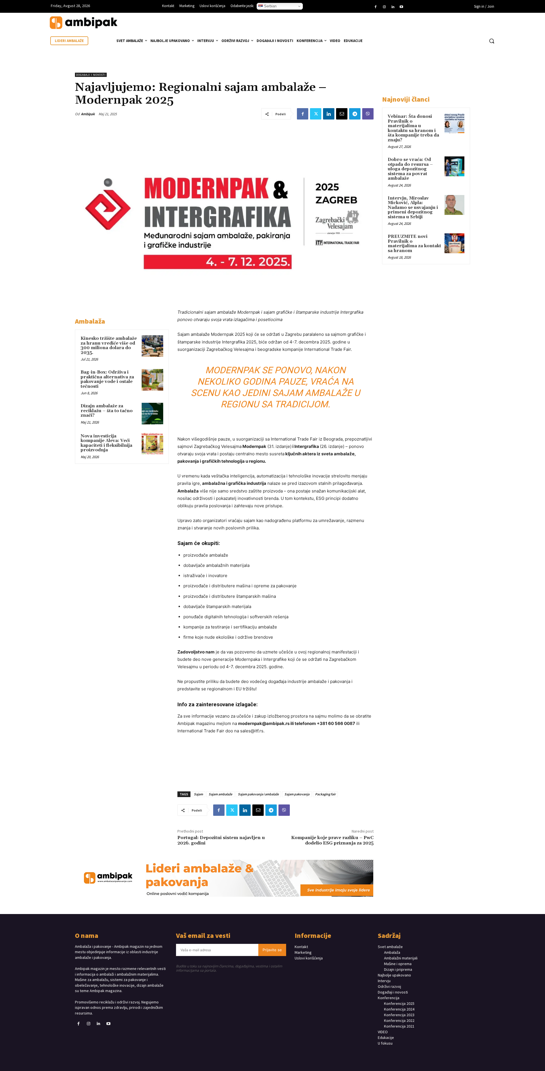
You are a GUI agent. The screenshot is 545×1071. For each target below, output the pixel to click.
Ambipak (88, 114)
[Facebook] (375, 7)
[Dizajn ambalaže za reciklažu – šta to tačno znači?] (152, 413)
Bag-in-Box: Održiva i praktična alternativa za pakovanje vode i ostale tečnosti (107, 379)
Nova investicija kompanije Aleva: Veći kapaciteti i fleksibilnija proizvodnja (106, 443)
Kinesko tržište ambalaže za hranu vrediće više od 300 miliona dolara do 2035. (109, 345)
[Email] (341, 114)
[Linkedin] (393, 7)
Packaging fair (325, 794)
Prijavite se (272, 950)
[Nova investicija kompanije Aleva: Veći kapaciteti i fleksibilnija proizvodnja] (152, 443)
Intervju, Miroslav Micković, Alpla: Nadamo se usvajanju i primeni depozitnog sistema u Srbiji (413, 208)
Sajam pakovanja (296, 794)
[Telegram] (354, 114)
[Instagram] (384, 7)
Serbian (269, 6)
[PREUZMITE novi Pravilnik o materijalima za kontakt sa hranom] (454, 243)
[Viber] (368, 114)
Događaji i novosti (91, 75)
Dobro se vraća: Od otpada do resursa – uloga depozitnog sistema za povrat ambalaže (410, 169)
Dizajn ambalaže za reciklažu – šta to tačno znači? (107, 410)
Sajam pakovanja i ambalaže (258, 794)
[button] (491, 41)
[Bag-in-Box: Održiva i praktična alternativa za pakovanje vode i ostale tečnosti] (152, 380)
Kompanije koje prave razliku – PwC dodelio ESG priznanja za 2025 (332, 840)
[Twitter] (315, 114)
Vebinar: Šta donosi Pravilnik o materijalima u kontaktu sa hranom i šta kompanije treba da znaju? (413, 128)
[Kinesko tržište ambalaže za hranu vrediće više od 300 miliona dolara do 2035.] (152, 346)
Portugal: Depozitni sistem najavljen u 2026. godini (221, 840)
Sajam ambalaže (220, 794)
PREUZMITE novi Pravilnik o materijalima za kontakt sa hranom (414, 243)
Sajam (198, 794)
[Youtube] (401, 7)
